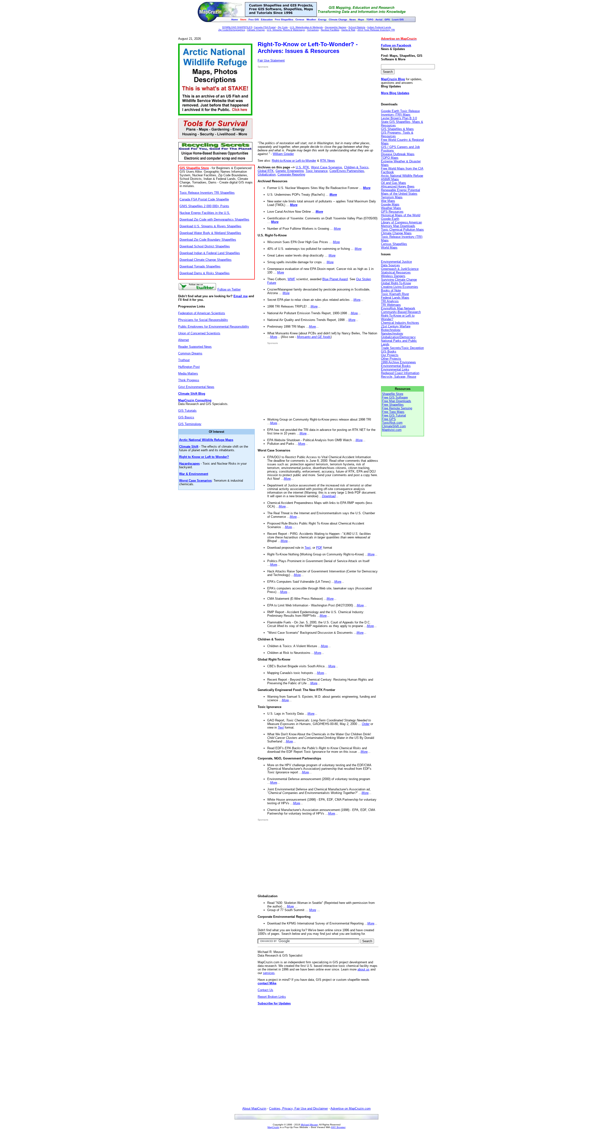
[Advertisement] (298, 104)
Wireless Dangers (393, 276)
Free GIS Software (395, 397)
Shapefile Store (392, 394)
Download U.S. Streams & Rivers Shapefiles (210, 226)
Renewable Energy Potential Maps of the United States (400, 191)
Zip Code (283, 27)
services (269, 973)
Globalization (267, 174)
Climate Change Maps (396, 233)
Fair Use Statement (271, 60)
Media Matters (188, 373)
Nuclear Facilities (330, 30)
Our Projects (389, 355)
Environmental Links (395, 369)
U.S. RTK (302, 167)
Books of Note (391, 290)
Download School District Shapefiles (205, 246)
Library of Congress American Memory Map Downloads (401, 224)
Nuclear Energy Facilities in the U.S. (205, 213)
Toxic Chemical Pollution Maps (402, 229)
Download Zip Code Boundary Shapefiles (208, 239)
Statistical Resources (396, 272)
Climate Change (256, 30)
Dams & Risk (348, 30)
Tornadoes (313, 30)
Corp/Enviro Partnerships (346, 171)
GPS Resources (392, 211)
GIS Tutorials (187, 410)
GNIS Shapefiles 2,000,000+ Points (204, 206)
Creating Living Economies (399, 287)
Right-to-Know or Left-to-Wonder (294, 160)
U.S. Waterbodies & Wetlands (306, 27)
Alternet (183, 340)
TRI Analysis (390, 301)
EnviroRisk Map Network (398, 308)
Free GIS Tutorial (394, 415)
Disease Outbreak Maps (397, 154)
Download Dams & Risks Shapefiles (205, 273)
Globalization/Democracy (398, 337)
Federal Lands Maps (395, 297)
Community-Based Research (401, 312)
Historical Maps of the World (400, 215)
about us (363, 969)
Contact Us (265, 990)
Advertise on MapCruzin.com (350, 1108)
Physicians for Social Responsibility (203, 320)
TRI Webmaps (391, 305)
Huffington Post (189, 367)
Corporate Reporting (291, 174)
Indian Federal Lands (379, 27)
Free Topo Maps (393, 412)
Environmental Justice (396, 261)
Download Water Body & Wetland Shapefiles (210, 233)
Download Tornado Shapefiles (200, 266)
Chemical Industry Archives (400, 323)
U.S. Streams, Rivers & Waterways (286, 30)
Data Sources (390, 265)
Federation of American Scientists (201, 313)
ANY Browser (338, 1127)
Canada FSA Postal (265, 27)
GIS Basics (186, 417)
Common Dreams (190, 353)
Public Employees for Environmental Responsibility (213, 326)
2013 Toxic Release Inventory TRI (376, 30)
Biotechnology (391, 330)
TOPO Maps (389, 158)
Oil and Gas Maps (393, 183)
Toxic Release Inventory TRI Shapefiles (207, 192)
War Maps (388, 201)
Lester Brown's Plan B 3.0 (399, 118)
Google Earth (390, 219)
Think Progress (188, 380)
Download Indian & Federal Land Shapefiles (210, 253)
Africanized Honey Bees (397, 186)
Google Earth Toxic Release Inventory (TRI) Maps (400, 112)
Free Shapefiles (393, 404)
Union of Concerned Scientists (199, 333)
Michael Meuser (309, 1124)
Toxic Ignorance (317, 171)
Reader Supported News (195, 346)
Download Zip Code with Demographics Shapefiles (214, 219)
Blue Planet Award (335, 279)
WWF (291, 279)
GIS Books (388, 351)
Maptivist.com (392, 430)
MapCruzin (273, 1127)
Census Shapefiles (394, 244)
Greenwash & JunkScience (400, 269)
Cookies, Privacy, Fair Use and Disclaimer (298, 1108)
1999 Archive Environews (398, 362)
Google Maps (390, 204)
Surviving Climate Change (399, 279)
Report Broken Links (272, 996)
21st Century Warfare (395, 326)
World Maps (389, 247)
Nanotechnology (392, 333)
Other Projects (391, 358)
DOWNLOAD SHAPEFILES (237, 27)
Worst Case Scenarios (326, 167)
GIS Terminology (189, 424)
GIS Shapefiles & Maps (397, 129)
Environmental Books (396, 366)
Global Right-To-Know (396, 283)
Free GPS (389, 419)
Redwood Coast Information (400, 373)
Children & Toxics (356, 167)
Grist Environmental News (196, 387)
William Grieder (283, 154)
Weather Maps (391, 208)
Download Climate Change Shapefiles (206, 260)
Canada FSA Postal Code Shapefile (204, 199)
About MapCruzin (254, 1108)
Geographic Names (335, 27)
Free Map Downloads (396, 401)
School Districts (356, 27)
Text (308, 547)
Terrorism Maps (392, 197)
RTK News (327, 160)
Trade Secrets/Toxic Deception (402, 348)
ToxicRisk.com (392, 422)
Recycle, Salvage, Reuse (398, 376)
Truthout (184, 360)
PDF (319, 547)
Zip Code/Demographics (231, 30)
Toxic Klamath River (395, 294)
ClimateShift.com (394, 426)
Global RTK (266, 171)
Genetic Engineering (290, 171)
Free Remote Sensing (397, 408)
